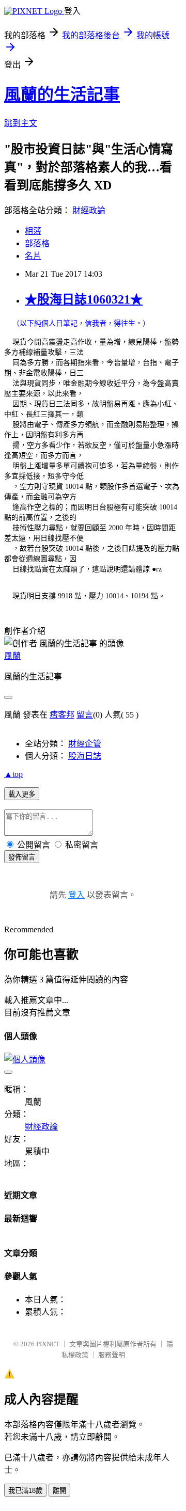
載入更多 (21, 794)
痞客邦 (62, 714)
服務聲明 (111, 1355)
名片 (33, 255)
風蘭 (12, 655)
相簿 (33, 231)
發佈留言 (21, 857)
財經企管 (84, 743)
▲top (13, 774)
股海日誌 (84, 756)
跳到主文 (20, 123)
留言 (84, 714)
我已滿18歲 (25, 1490)
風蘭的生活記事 (62, 94)
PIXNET (47, 1344)
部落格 (37, 243)
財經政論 (88, 210)
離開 (59, 1490)
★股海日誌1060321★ (84, 299)
